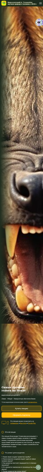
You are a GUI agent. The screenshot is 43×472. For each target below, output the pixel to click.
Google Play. (32, 423)
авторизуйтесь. (32, 402)
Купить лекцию (21, 408)
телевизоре (14, 423)
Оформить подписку (21, 415)
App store (23, 423)
